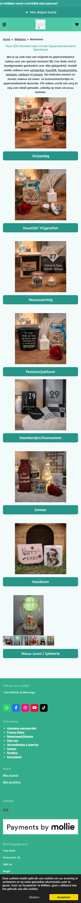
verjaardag (37, 70)
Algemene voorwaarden (21, 728)
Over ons (12, 740)
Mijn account (10, 775)
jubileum (23, 74)
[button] (50, 599)
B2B (5, 810)
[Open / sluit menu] (4, 24)
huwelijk (51, 70)
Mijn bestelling (11, 782)
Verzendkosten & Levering (23, 744)
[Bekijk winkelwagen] (76, 24)
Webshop (20, 39)
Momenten (36, 39)
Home (6, 39)
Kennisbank (14, 757)
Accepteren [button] (63, 897)
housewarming (67, 70)
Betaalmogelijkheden (20, 736)
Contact (11, 748)
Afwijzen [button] (34, 897)
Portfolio (12, 753)
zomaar (37, 74)
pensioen (11, 74)
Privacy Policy (15, 732)
